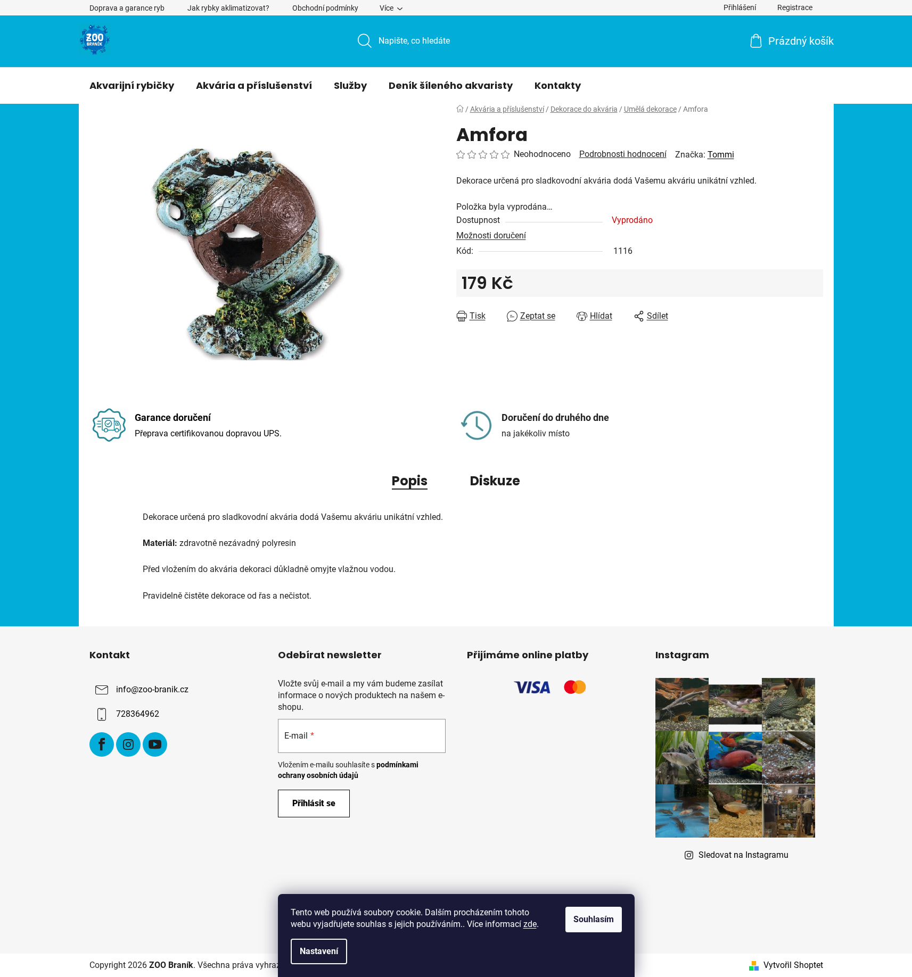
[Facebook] (101, 744)
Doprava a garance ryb (127, 8)
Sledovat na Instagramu (743, 855)
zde (530, 924)
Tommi (721, 155)
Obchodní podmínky (325, 8)
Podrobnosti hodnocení (623, 154)
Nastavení (319, 951)
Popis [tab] (410, 481)
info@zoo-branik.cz (152, 689)
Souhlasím (593, 919)
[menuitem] (132, 86)
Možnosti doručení (491, 235)
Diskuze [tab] (495, 481)
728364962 (137, 714)
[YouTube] (155, 744)
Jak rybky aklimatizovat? (228, 8)
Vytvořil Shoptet (793, 965)
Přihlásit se (313, 803)
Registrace (794, 7)
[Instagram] (128, 744)
